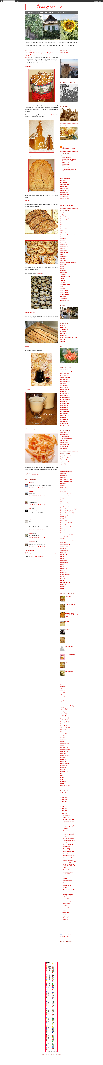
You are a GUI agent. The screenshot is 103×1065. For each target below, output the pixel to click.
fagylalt (62, 499)
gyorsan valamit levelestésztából (67, 509)
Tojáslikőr (27, 389)
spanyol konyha (64, 411)
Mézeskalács (28, 66)
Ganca (61, 227)
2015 (63, 799)
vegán (61, 464)
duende (30, 508)
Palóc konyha (29, 12)
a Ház (61, 700)
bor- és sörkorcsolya (65, 479)
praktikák (62, 741)
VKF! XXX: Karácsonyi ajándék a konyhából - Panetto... (69, 821)
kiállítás (62, 730)
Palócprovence (32, 491)
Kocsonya (62, 240)
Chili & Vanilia (64, 434)
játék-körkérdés (63, 728)
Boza (61, 223)
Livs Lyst (64, 156)
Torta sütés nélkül (67, 858)
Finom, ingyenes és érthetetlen (68, 148)
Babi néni (31, 533)
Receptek (58, 12)
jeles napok (63, 333)
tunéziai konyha (64, 421)
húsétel (62, 517)
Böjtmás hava (63, 182)
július (64, 905)
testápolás (62, 765)
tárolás (61, 769)
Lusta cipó (65, 853)
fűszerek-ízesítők (64, 503)
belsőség (62, 477)
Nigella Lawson (64, 446)
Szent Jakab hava (64, 190)
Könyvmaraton (66, 846)
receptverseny (63, 743)
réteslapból (62, 554)
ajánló (61, 704)
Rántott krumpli (64, 272)
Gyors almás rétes (67, 885)
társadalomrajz (63, 771)
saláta (61, 558)
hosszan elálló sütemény (66, 513)
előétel (61, 497)
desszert (62, 485)
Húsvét (62, 325)
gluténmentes (63, 458)
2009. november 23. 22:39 (37, 538)
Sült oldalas (63, 282)
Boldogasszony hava (65, 178)
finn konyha (63, 379)
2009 (63, 813)
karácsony (42, 474)
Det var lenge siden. (66, 157)
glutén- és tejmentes (65, 456)
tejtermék (62, 572)
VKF (46, 474)
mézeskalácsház (50, 115)
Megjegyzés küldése (29, 550)
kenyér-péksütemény (65, 523)
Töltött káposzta (64, 290)
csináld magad (63, 708)
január (65, 919)
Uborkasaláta (63, 296)
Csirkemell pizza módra (68, 851)
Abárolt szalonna (64, 213)
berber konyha (63, 373)
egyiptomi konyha (64, 377)
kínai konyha (63, 395)
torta (61, 576)
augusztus (65, 903)
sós (61, 566)
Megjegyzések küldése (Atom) (38, 556)
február (65, 917)
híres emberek (63, 726)
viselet (61, 777)
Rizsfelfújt (67, 621)
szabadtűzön (63, 562)
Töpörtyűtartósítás (64, 294)
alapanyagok (63, 473)
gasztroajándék (63, 505)
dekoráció (62, 710)
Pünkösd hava (63, 186)
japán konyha (63, 391)
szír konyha (63, 417)
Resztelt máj (63, 270)
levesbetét (62, 533)
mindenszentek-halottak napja (67, 337)
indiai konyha (63, 389)
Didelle (62, 225)
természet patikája (64, 574)
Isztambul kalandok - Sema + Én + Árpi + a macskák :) (69, 160)
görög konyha (63, 385)
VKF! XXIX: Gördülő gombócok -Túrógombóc (69, 895)
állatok (62, 779)
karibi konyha (63, 393)
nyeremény (62, 737)
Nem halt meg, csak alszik (69, 890)
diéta (61, 489)
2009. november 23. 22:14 (37, 529)
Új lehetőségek (65, 162)
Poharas (62, 268)
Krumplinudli (63, 244)
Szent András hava (64, 198)
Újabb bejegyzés (28, 553)
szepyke (30, 519)
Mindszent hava (64, 196)
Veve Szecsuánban (66, 164)
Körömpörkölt (63, 250)
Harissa (65, 878)
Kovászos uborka (64, 243)
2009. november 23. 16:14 (37, 504)
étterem (62, 588)
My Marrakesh (65, 168)
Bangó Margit (63, 432)
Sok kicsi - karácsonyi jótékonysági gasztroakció (69, 861)
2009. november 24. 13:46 (37, 546)
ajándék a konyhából (34, 474)
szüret (61, 341)
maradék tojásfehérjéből (66, 535)
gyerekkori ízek (63, 507)
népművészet (63, 739)
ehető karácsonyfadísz (65, 493)
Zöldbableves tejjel (64, 300)
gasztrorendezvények (65, 720)
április (65, 912)
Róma (61, 692)
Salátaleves (63, 274)
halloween (62, 331)
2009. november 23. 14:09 (37, 496)
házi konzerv (63, 515)
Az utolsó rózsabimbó (68, 844)
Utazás (65, 12)
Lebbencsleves (63, 256)
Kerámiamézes (28, 156)
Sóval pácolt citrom (67, 880)
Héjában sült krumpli (65, 233)
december (65, 815)
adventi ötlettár (63, 702)
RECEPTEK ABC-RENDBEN (67, 205)
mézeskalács (63, 546)
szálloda (62, 753)
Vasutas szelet (63, 298)
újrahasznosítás (64, 785)
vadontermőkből (64, 582)
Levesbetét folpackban (68, 849)
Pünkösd (62, 327)
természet (62, 761)
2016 (63, 797)
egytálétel (62, 491)
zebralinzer (39, 273)
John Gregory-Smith (65, 438)
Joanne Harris (63, 436)
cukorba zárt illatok (64, 481)
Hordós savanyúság (69, 671)
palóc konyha (63, 409)
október (65, 899)
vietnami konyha (64, 425)
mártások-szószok (64, 544)
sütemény (62, 568)
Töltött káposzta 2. (64, 292)
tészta (61, 578)
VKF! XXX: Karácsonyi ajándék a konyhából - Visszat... (69, 834)
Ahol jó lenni (66, 831)
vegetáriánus (63, 462)
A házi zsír (67, 638)
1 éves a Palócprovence (70, 654)
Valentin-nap (63, 329)
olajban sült (63, 550)
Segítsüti (62, 694)
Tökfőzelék (62, 288)
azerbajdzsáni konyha (65, 372)
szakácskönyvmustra (65, 749)
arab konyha (63, 369)
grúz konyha (63, 383)
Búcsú (63, 165)
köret (61, 529)
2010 (63, 811)
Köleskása (62, 248)
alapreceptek (63, 475)
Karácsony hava (64, 200)
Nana (61, 690)
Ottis (30, 500)
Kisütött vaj (63, 238)
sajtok (61, 556)
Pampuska (62, 266)
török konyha (63, 423)
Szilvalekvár (63, 278)
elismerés (62, 714)
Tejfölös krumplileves (65, 284)
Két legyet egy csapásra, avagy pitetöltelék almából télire (71, 614)
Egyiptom (62, 686)
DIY (61, 684)
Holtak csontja (66, 892)
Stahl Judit (63, 448)
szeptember (66, 901)
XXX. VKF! (50, 57)
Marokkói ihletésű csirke (69, 876)
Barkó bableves (63, 217)
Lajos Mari (63, 440)
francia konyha (64, 381)
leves (61, 531)
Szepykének (65, 883)
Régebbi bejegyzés (54, 553)
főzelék (62, 501)
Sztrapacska (63, 280)
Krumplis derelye (64, 246)
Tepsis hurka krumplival (69, 855)
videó (61, 775)
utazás (61, 773)
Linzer (26, 238)
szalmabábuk (63, 751)
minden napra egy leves (65, 541)
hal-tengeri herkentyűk (65, 511)
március (65, 914)
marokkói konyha (64, 399)
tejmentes (62, 460)
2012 (63, 806)
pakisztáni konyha (64, 407)
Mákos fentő (63, 260)
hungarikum (63, 724)
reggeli (61, 552)
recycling (62, 745)
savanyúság (63, 560)
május (65, 910)
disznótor (62, 487)
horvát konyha (63, 387)
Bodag (61, 221)
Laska (61, 254)
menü (61, 538)
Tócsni (61, 286)
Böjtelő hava (63, 180)
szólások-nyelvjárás (64, 755)
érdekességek (63, 781)
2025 (63, 793)
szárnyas (62, 564)
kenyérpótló (63, 525)
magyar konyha (64, 397)
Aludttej (62, 215)
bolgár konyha (63, 375)
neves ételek (63, 548)
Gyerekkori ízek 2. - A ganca (71, 605)
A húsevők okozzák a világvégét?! (68, 873)
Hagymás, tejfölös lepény (66, 229)
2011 (63, 808)
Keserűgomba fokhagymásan (67, 237)
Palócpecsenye (63, 264)
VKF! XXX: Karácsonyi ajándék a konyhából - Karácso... (69, 826)
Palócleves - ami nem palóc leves (68, 262)
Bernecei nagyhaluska (65, 219)
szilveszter (62, 339)
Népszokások (39, 12)
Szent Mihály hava (64, 194)
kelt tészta (62, 521)
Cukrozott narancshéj (30, 429)
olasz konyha (63, 403)
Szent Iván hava (64, 188)
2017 (63, 795)
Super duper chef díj (69, 646)
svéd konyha (63, 413)
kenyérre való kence (65, 527)
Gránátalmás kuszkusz (68, 870)
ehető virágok (63, 495)
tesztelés (62, 767)
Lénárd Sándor (63, 444)
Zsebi (61, 698)
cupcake (62, 483)
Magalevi (62, 258)
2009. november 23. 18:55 (37, 515)
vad (61, 580)
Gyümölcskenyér (29, 201)
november (65, 817)
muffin (61, 542)
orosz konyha (63, 405)
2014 (63, 802)
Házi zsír (62, 231)
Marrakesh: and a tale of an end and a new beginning (69, 169)
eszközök (62, 716)
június (65, 908)
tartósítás (62, 570)
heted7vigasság (63, 722)
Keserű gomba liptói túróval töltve (68, 235)
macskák (62, 734)
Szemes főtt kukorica (65, 276)
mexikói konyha (64, 401)
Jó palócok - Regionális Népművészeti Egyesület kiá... (69, 865)
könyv (61, 732)
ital (61, 519)
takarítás (62, 759)
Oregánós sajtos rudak (30, 312)
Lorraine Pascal (64, 442)
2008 (63, 922)
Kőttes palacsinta (64, 252)
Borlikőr (27, 346)
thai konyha (63, 419)
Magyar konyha (49, 12)
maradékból (63, 537)
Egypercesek (65, 147)
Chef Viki (27, 57)
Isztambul (62, 688)
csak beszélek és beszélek (66, 706)
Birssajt (65, 887)
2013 (63, 804)
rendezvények (63, 747)
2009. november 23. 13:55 (37, 487)
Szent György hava (64, 184)
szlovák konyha (63, 415)
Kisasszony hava (64, 192)
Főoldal (41, 553)
